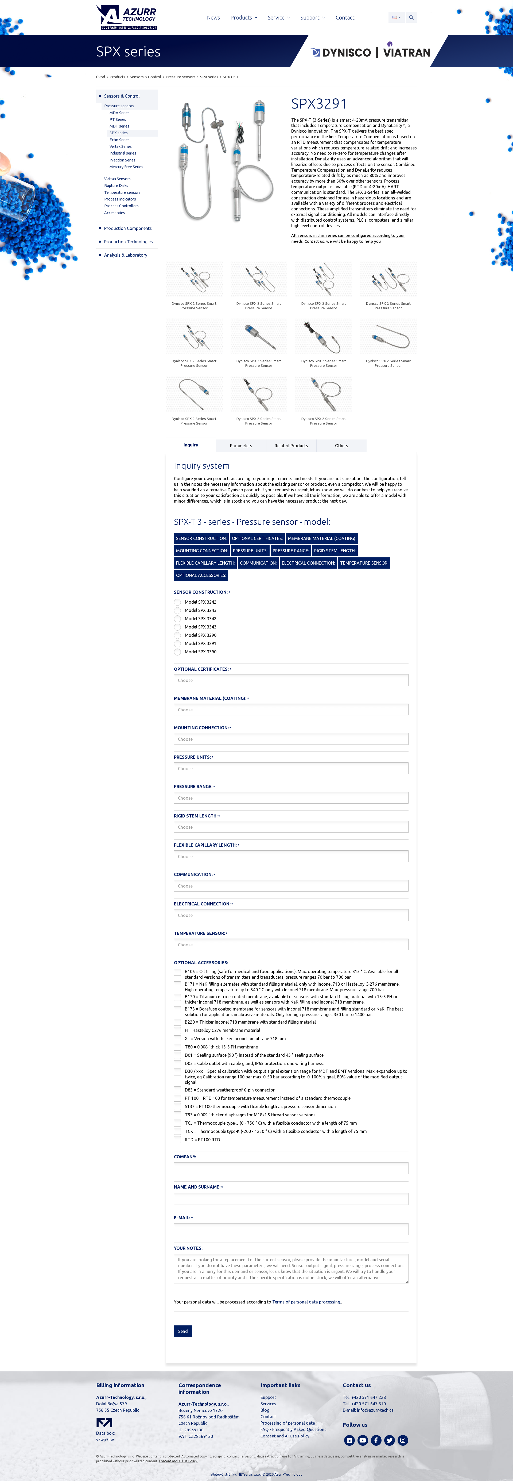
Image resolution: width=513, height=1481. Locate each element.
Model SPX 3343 (200, 626)
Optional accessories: (201, 962)
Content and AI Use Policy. (178, 1461)
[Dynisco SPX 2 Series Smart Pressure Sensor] (194, 280)
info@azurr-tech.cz (375, 1410)
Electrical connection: (202, 903)
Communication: (193, 874)
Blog (265, 1410)
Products (117, 77)
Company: (185, 1156)
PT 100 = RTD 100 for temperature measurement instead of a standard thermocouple (268, 1098)
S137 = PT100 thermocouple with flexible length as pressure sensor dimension (260, 1106)
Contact (268, 1416)
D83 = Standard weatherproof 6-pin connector (230, 1089)
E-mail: (182, 1217)
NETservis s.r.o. (249, 1474)
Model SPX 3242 (200, 602)
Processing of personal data (288, 1423)
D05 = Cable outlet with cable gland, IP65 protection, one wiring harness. (254, 1063)
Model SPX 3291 (200, 643)
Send (183, 1331)
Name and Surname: (197, 1187)
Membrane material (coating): (210, 698)
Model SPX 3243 (200, 610)
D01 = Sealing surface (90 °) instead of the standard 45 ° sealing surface (254, 1055)
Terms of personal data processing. (306, 1301)
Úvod (100, 77)
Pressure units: (192, 757)
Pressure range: (193, 786)
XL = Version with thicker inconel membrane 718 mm (235, 1038)
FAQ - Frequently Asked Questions (294, 1429)
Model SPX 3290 (200, 635)
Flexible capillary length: (205, 845)
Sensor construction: (201, 592)
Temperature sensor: (199, 933)
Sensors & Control (145, 77)
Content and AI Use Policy (285, 1436)
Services (268, 1403)
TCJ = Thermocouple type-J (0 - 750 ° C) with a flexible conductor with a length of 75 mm (271, 1123)
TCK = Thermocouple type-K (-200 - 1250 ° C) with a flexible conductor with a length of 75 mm (276, 1131)
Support (268, 1397)
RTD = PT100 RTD (202, 1139)
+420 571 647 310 (368, 1403)
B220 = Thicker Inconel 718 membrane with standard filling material (250, 1022)
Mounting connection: (201, 727)
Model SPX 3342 (200, 618)
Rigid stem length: (195, 815)
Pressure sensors (181, 77)
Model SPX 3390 (200, 651)
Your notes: (188, 1248)
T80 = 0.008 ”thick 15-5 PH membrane (221, 1046)
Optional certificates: (201, 669)
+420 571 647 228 (368, 1397)
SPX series (209, 77)
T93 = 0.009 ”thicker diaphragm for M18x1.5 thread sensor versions (250, 1114)
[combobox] (291, 680)
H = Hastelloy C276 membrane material (222, 1030)
